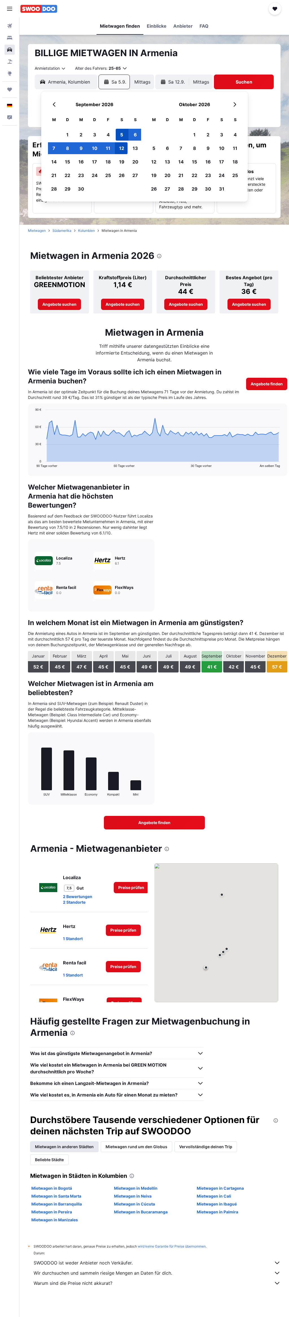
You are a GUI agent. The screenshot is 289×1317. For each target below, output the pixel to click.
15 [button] (67, 162)
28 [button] (54, 189)
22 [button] (67, 175)
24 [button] (95, 175)
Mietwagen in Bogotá (51, 1188)
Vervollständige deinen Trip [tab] (205, 1146)
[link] (59, 304)
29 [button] (68, 189)
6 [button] (135, 134)
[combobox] (50, 68)
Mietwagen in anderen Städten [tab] (64, 1146)
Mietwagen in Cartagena (220, 1188)
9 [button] (81, 148)
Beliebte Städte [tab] (49, 1159)
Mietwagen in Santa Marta (56, 1196)
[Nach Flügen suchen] (9, 26)
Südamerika (61, 230)
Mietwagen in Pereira (51, 1211)
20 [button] (135, 162)
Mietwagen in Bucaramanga (141, 1211)
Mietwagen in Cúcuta (134, 1204)
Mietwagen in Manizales (54, 1219)
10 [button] (94, 148)
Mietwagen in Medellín (135, 1188)
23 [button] (81, 175)
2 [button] (81, 134)
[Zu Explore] (9, 73)
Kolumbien (86, 230)
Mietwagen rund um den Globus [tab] (136, 1146)
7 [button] (53, 148)
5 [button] (121, 134)
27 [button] (135, 175)
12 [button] (121, 148)
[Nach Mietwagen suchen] (9, 49)
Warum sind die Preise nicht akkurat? (73, 1283)
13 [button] (135, 148)
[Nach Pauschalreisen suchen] (9, 61)
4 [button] (108, 134)
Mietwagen (37, 230)
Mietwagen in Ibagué (217, 1204)
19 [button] (121, 162)
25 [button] (108, 175)
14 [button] (54, 162)
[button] (9, 9)
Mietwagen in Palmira (217, 1211)
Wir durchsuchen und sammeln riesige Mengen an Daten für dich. (103, 1273)
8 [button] (67, 148)
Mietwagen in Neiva (133, 1196)
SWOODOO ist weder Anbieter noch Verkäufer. (83, 1263)
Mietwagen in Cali (214, 1196)
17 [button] (94, 162)
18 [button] (108, 162)
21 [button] (53, 175)
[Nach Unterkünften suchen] (9, 37)
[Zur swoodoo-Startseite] (38, 9)
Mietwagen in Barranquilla (56, 1204)
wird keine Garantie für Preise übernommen (172, 1246)
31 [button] (221, 189)
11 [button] (108, 148)
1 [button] (67, 134)
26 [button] (122, 175)
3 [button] (94, 134)
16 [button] (81, 162)
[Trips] (9, 89)
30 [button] (81, 189)
